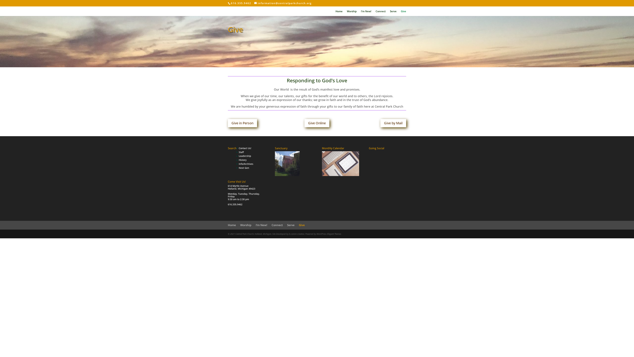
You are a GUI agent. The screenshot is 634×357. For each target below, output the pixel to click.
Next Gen (244, 167)
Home (339, 11)
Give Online (317, 123)
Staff (241, 152)
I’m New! (366, 11)
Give (403, 11)
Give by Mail (393, 123)
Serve (393, 11)
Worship (352, 11)
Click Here (238, 53)
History (243, 159)
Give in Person (242, 123)
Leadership (245, 156)
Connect (381, 11)
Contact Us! (245, 148)
